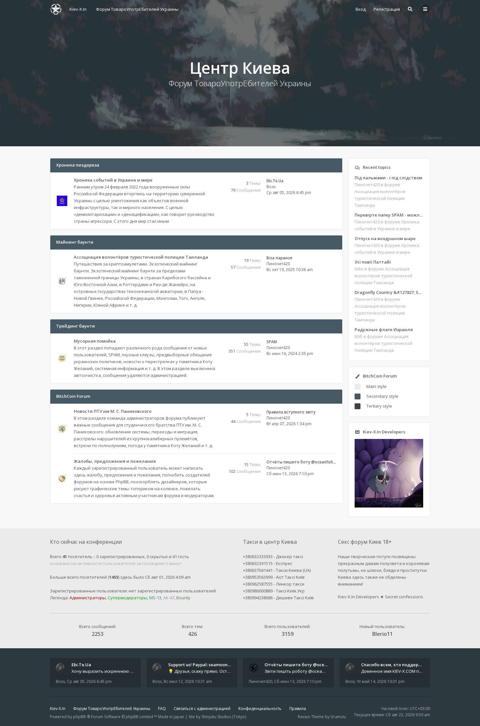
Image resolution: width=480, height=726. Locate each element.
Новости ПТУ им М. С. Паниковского (113, 411)
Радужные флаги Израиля (384, 329)
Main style (376, 386)
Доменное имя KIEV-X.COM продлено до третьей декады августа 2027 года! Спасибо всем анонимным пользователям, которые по (392, 671)
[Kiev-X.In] (56, 9)
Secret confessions (404, 597)
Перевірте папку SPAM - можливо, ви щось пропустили (389, 215)
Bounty (183, 598)
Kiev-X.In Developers (358, 597)
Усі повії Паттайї (373, 262)
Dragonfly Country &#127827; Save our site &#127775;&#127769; (389, 292)
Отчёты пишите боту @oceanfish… (301, 462)
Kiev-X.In (57, 708)
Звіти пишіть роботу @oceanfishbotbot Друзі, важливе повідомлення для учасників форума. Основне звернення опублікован (296, 671)
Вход (361, 9)
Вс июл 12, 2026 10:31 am (188, 681)
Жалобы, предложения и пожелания (115, 461)
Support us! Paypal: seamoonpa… (202, 665)
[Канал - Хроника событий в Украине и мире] (214, 180)
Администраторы (88, 598)
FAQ (162, 708)
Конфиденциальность (259, 708)
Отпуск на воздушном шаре (385, 238)
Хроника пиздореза (77, 165)
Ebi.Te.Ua (274, 181)
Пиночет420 (278, 263)
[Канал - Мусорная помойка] (214, 341)
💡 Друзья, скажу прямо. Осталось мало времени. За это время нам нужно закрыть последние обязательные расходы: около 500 (200, 671)
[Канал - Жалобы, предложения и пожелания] (214, 461)
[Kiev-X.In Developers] (389, 506)
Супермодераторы (127, 598)
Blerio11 (382, 633)
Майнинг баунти (74, 242)
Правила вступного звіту (290, 412)
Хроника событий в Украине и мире (113, 180)
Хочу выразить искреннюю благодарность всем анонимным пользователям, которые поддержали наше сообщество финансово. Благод (103, 671)
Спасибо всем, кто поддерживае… (398, 665)
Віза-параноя (279, 258)
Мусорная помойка (95, 341)
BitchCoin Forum (73, 396)
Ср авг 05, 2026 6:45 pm (89, 681)
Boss (271, 186)
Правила (297, 708)
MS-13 (155, 598)
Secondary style (382, 396)
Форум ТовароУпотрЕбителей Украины (111, 708)
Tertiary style (379, 406)
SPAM (271, 342)
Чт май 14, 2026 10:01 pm (381, 681)
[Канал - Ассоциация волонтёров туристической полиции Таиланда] (214, 264)
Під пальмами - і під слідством (388, 178)
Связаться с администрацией (202, 708)
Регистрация (387, 9)
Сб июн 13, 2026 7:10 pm (298, 681)
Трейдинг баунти (75, 326)
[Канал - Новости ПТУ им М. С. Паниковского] (214, 411)
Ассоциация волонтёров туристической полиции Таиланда (141, 257)
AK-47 (168, 598)
